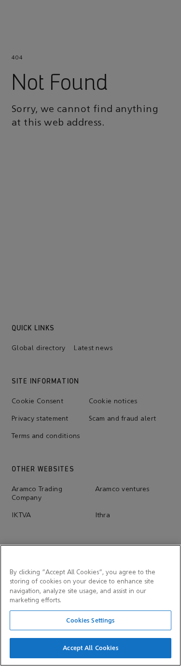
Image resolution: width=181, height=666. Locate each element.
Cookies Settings (90, 620)
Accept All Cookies (90, 648)
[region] (90, 605)
